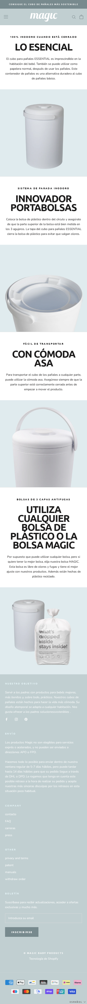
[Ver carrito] (81, 17)
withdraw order (15, 879)
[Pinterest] (25, 719)
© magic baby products (43, 953)
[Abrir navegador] (6, 16)
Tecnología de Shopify (43, 959)
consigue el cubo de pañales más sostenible (43, 4)
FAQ (8, 821)
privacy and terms (16, 858)
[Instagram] (16, 719)
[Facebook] (6, 719)
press (8, 835)
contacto (10, 814)
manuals (10, 872)
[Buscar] (74, 17)
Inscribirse (21, 932)
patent (9, 865)
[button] (78, 1002)
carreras (10, 828)
